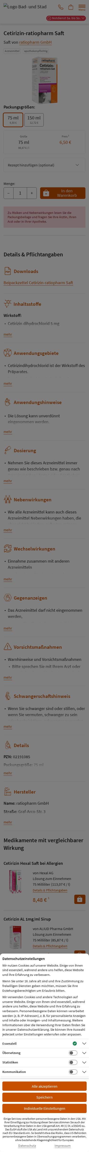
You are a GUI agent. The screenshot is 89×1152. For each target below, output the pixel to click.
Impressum (63, 1146)
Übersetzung (11, 1053)
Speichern (44, 1097)
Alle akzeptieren (44, 1086)
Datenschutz (27, 1146)
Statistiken (10, 1062)
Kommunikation (14, 1072)
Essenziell (9, 1043)
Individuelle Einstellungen (44, 1108)
